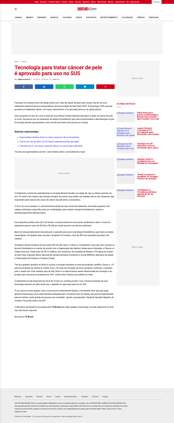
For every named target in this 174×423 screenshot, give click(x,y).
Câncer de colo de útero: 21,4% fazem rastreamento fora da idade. (49, 142)
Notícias (24, 62)
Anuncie (157, 2)
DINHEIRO (41, 17)
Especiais (154, 17)
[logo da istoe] (87, 9)
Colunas (67, 17)
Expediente (134, 2)
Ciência (141, 17)
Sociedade (127, 17)
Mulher (111, 2)
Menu (93, 2)
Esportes (86, 2)
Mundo (29, 17)
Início (16, 62)
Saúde (64, 2)
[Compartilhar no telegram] (85, 86)
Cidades (84, 396)
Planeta (78, 2)
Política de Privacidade (23, 416)
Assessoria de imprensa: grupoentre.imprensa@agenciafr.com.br (58, 416)
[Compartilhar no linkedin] (44, 86)
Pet (127, 2)
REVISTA (54, 17)
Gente (71, 2)
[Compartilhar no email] (105, 86)
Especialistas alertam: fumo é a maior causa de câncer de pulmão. (49, 137)
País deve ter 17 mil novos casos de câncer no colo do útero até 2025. (51, 146)
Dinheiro (43, 2)
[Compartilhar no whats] (64, 86)
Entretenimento (109, 17)
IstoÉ (37, 2)
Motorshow (101, 2)
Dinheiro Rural (54, 2)
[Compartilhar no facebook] (24, 86)
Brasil (18, 17)
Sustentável (120, 2)
